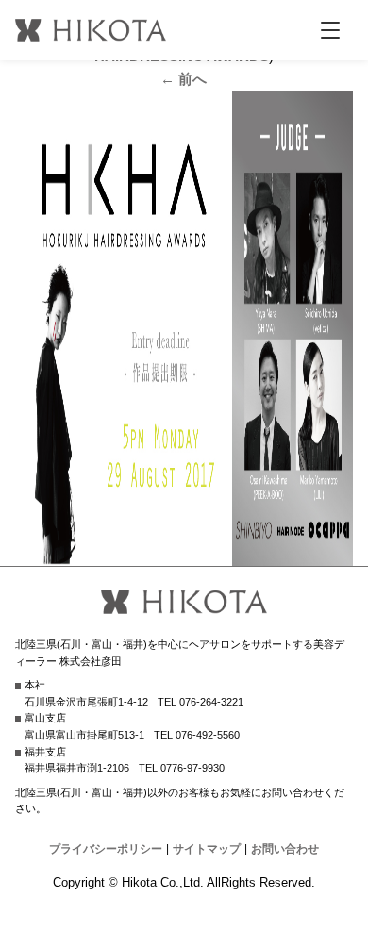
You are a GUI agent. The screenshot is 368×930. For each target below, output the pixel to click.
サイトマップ (207, 848)
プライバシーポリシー (105, 848)
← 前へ (183, 79)
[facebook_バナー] (184, 554)
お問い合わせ (285, 848)
